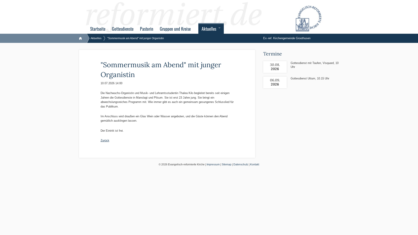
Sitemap (226, 164)
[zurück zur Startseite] (82, 38)
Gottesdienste (122, 29)
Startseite (97, 29)
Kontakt (254, 164)
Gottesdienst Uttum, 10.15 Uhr (310, 78)
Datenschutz (240, 164)
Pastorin (146, 29)
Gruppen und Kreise (175, 29)
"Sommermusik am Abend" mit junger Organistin (135, 38)
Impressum (213, 164)
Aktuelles (209, 29)
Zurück (105, 140)
